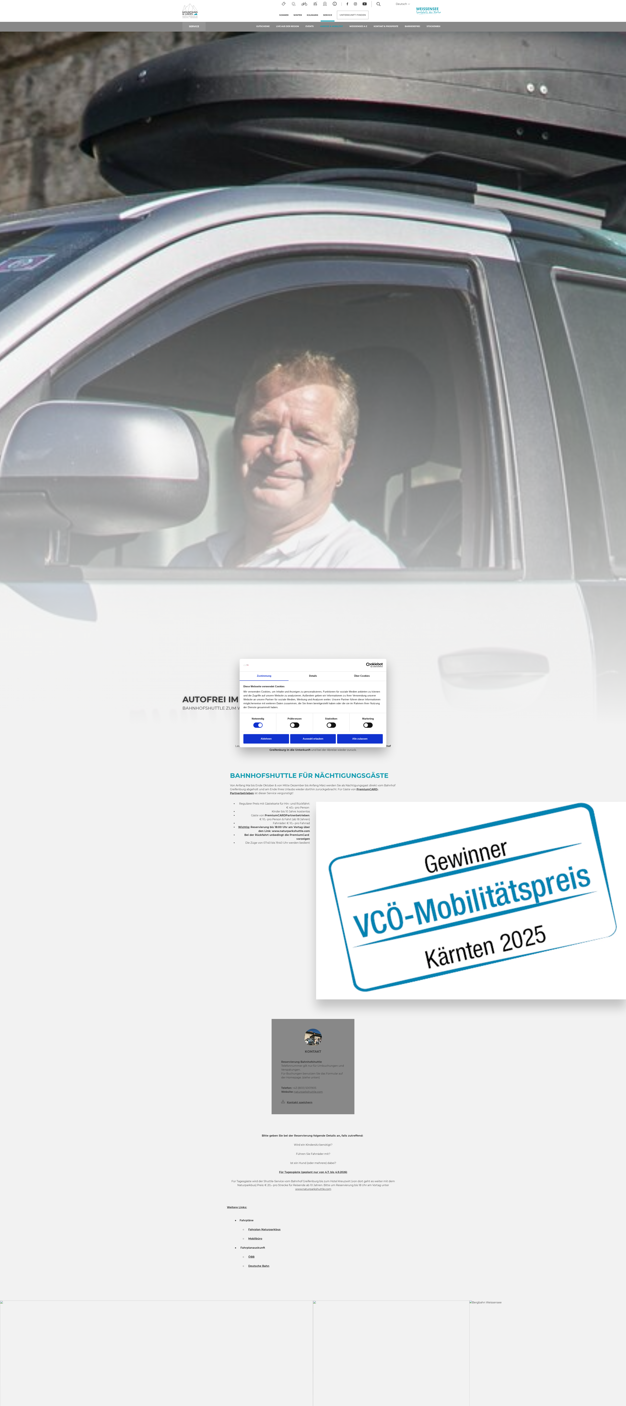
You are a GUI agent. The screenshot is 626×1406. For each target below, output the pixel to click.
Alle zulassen (359, 738)
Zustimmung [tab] (264, 675)
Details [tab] (313, 675)
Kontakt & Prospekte (386, 26)
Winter (297, 15)
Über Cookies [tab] (362, 675)
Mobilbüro (255, 1238)
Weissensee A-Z (358, 26)
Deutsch (402, 4)
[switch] (294, 725)
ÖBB (251, 1256)
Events (310, 26)
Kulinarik (312, 15)
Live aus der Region (287, 26)
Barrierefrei (412, 26)
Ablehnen (266, 738)
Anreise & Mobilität (331, 26)
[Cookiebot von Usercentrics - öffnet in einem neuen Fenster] (368, 665)
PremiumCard (299, 834)
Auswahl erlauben (313, 738)
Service (329, 15)
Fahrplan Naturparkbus (264, 1229)
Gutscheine (263, 26)
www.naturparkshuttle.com (291, 831)
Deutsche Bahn (258, 1266)
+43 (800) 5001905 (298, 1087)
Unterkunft (353, 15)
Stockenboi (433, 26)
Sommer (284, 15)
